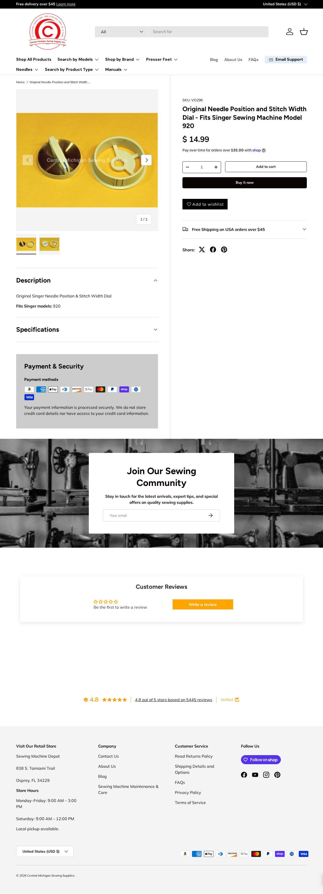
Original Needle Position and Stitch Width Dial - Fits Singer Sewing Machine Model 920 (60, 82)
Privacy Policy (188, 792)
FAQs (254, 59)
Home (20, 82)
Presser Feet (159, 59)
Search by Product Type (69, 69)
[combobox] (181, 31)
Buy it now (245, 182)
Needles (24, 69)
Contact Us (108, 756)
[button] (303, 31)
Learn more (65, 4)
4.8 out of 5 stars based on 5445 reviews (173, 699)
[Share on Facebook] (213, 249)
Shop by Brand (119, 59)
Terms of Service (190, 802)
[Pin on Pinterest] (224, 249)
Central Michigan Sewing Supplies (50, 875)
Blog (214, 59)
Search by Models (75, 59)
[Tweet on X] (201, 249)
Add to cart (266, 166)
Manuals (113, 69)
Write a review (203, 604)
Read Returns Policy (194, 756)
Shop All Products (33, 59)
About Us (233, 59)
